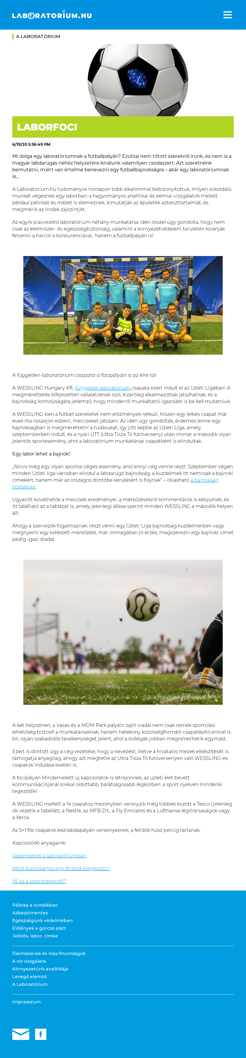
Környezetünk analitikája (40, 969)
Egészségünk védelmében (42, 920)
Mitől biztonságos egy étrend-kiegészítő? (61, 868)
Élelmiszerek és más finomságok (49, 953)
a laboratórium (38, 36)
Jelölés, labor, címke (35, 936)
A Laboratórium (30, 984)
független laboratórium (103, 388)
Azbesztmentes (30, 913)
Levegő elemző (29, 976)
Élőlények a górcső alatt (39, 928)
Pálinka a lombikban (35, 905)
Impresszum (26, 1002)
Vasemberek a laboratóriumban (49, 856)
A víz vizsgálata (29, 961)
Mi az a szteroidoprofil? (39, 881)
